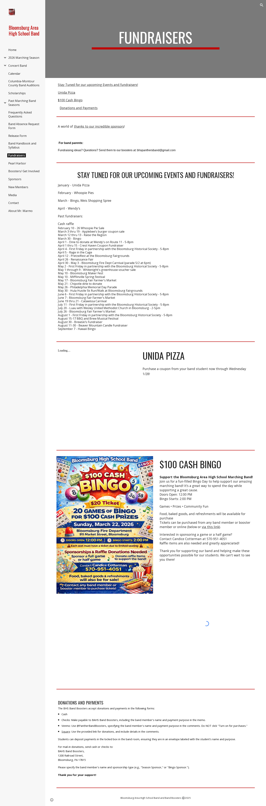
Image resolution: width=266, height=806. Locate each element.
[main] (155, 39)
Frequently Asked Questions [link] (20, 114)
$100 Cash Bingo (70, 100)
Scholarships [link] (17, 93)
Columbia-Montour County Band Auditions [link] (23, 83)
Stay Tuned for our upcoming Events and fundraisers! (98, 84)
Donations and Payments (79, 108)
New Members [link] (18, 187)
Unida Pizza (66, 92)
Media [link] (12, 195)
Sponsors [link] (14, 179)
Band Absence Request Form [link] (23, 126)
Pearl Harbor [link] (17, 163)
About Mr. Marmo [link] (20, 211)
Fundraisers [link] (16, 155)
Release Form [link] (17, 136)
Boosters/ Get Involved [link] (23, 171)
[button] (261, 5)
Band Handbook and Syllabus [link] (22, 145)
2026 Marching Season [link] (23, 58)
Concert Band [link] (17, 66)
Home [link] (12, 50)
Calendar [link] (14, 74)
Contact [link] (13, 203)
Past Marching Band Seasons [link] (22, 103)
